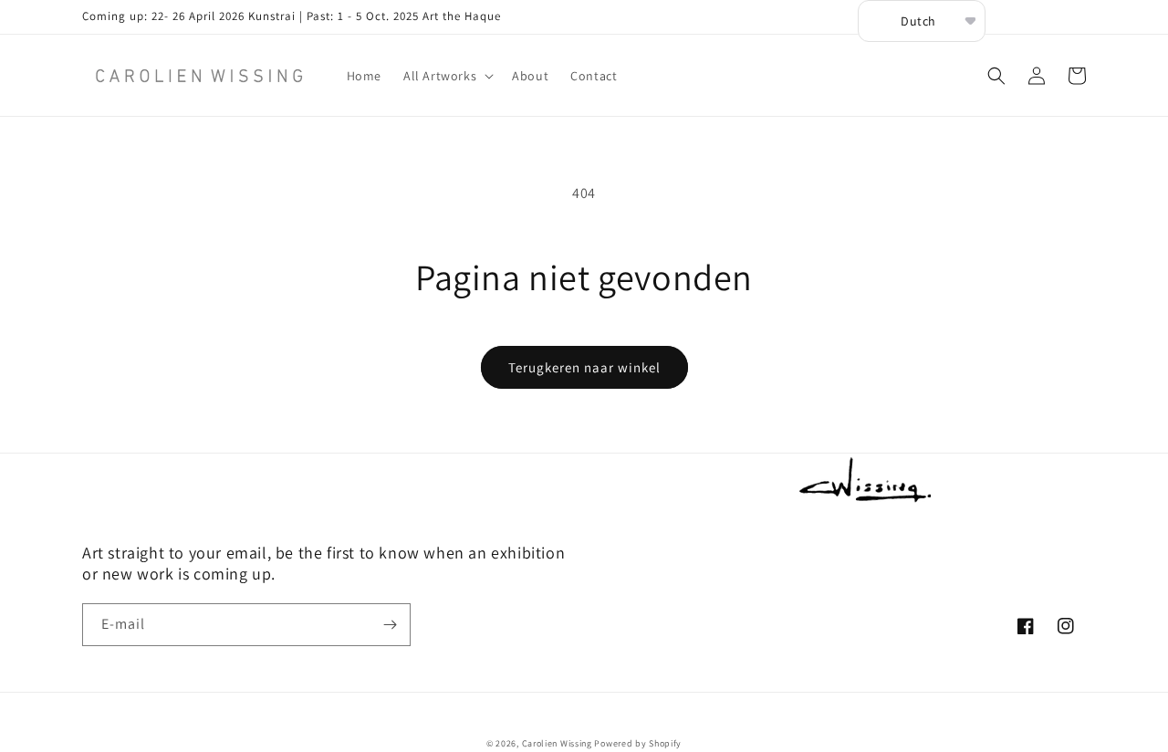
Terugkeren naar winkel (584, 367)
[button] (446, 76)
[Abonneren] (390, 624)
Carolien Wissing (557, 743)
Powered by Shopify (638, 743)
